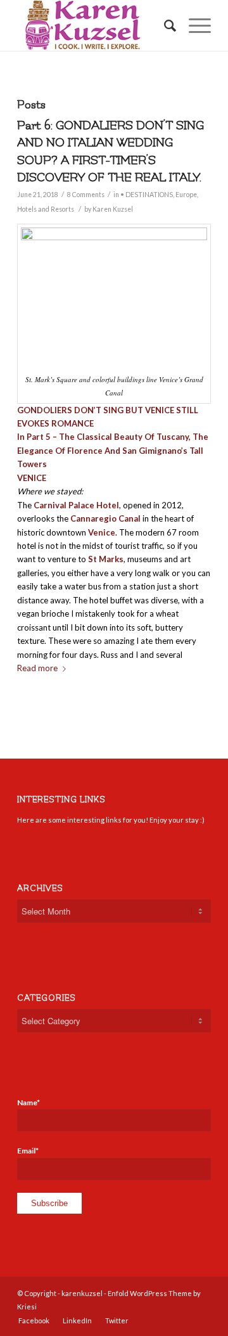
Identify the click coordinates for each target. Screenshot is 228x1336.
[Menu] (193, 25)
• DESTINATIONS (146, 194)
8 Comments (85, 194)
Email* (28, 1150)
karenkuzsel (82, 1293)
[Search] (163, 25)
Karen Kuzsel (112, 209)
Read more (37, 668)
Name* (28, 1102)
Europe (186, 194)
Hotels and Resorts (45, 209)
